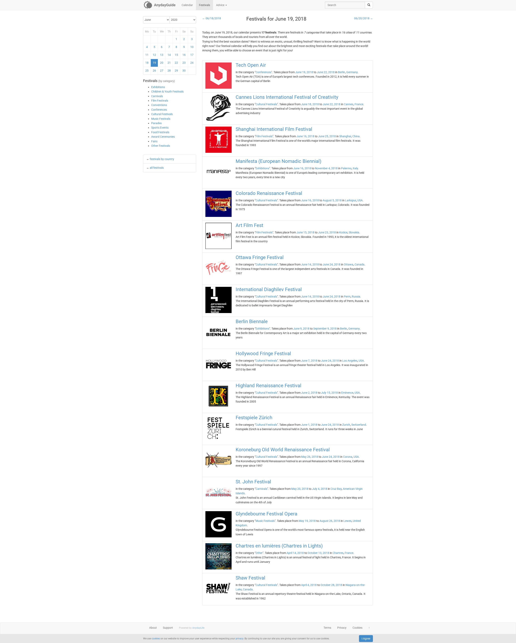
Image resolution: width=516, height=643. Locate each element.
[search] (369, 5)
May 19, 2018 (307, 520)
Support (168, 627)
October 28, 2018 (331, 585)
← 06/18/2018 (211, 18)
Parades (156, 123)
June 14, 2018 (310, 264)
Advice (220, 5)
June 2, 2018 (309, 392)
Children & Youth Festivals (167, 91)
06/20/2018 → (363, 18)
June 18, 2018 (310, 104)
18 (147, 62)
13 (161, 54)
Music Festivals (160, 118)
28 (169, 70)
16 (184, 54)
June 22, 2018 (326, 72)
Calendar (187, 5)
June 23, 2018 (327, 232)
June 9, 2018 (301, 328)
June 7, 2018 (309, 360)
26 (154, 70)
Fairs (154, 141)
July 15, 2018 (329, 392)
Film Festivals (159, 100)
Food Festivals (160, 132)
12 (154, 54)
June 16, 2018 (305, 136)
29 (176, 70)
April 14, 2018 (295, 553)
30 (184, 70)
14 (169, 54)
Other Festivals (160, 145)
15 (176, 54)
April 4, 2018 (309, 585)
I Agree (366, 638)
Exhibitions (158, 87)
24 (192, 62)
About (153, 627)
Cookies (357, 627)
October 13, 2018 (318, 553)
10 (192, 47)
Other (259, 553)
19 (154, 62)
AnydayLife (198, 627)
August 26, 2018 (329, 520)
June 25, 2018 (327, 136)
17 (192, 54)
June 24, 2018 (331, 264)
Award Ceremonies (163, 136)
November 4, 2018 (326, 168)
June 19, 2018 (304, 72)
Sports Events (160, 127)
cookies (156, 638)
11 (147, 54)
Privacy (341, 627)
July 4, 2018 (319, 488)
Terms (327, 627)
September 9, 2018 (325, 328)
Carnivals (157, 96)
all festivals (157, 167)
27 (161, 70)
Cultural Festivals (162, 114)
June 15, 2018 (305, 232)
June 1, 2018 (309, 424)
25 (147, 70)
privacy (239, 638)
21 (169, 62)
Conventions (159, 105)
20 (161, 62)
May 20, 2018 (299, 488)
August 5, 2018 (332, 200)
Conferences (159, 109)
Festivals (204, 5)
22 (176, 62)
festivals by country (162, 159)
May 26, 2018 (309, 456)
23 (184, 62)
